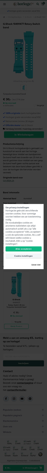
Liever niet (36, 264)
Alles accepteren (23, 248)
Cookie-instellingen (23, 255)
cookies (17, 213)
